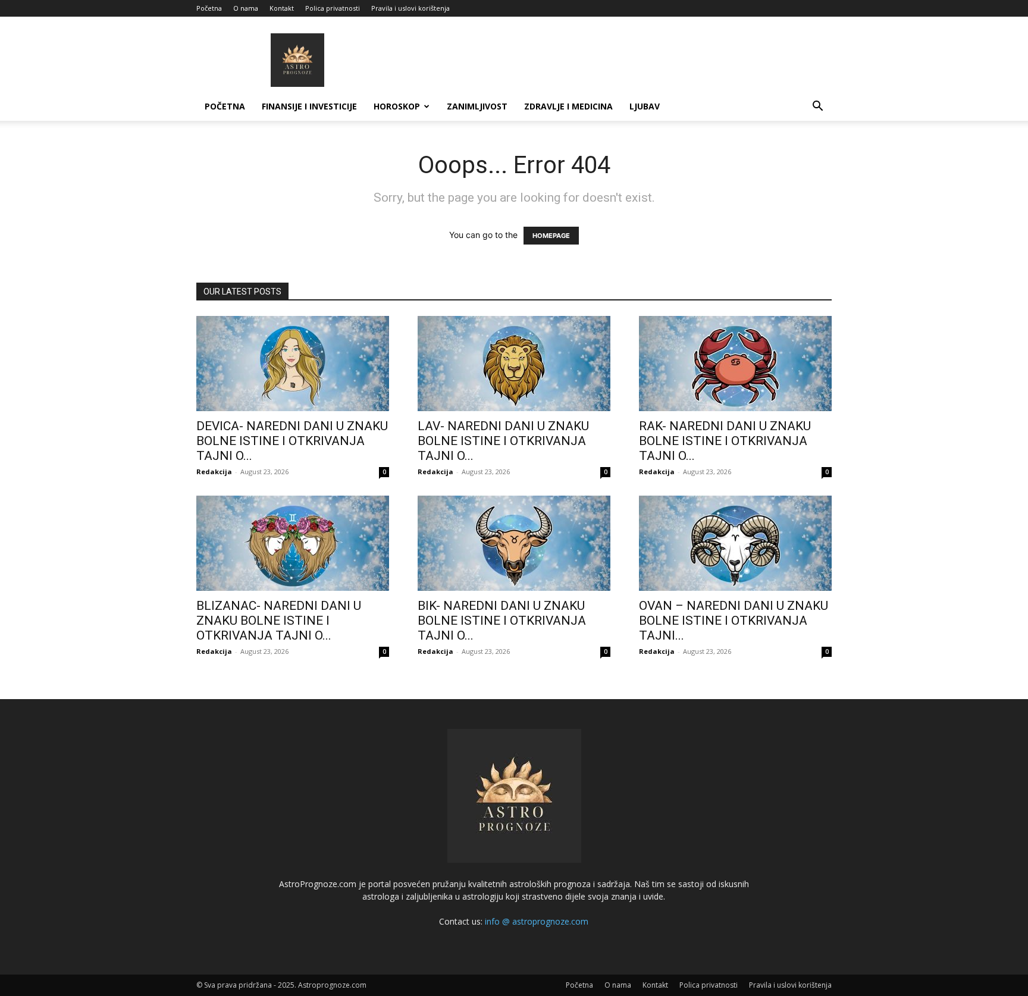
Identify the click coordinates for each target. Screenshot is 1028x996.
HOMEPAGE (551, 235)
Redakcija (214, 471)
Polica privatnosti (332, 8)
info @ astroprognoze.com (536, 921)
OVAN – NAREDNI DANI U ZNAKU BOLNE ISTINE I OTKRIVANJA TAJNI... (733, 621)
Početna (209, 8)
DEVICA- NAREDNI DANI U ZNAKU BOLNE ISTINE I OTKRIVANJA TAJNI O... (292, 441)
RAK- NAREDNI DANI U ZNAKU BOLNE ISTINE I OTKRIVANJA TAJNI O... (725, 441)
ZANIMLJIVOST (477, 106)
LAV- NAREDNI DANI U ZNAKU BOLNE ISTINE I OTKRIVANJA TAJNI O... (503, 441)
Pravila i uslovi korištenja (410, 8)
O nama (245, 8)
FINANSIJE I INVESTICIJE (309, 106)
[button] (817, 107)
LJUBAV (644, 106)
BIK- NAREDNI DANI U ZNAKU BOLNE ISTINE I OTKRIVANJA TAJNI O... (502, 621)
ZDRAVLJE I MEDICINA (568, 106)
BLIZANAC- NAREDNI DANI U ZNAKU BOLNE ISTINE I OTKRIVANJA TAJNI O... (278, 621)
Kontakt (281, 8)
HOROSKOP (397, 106)
